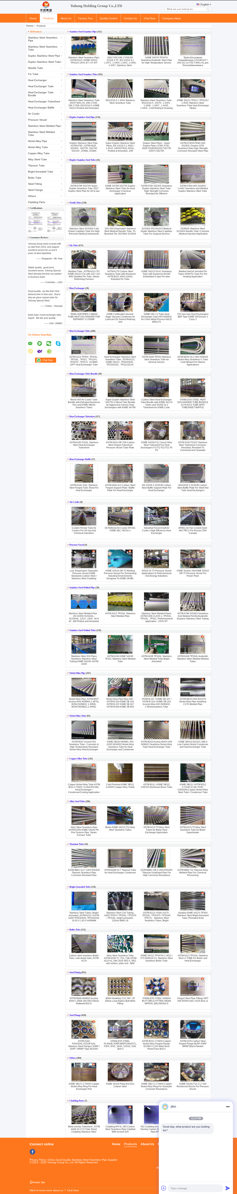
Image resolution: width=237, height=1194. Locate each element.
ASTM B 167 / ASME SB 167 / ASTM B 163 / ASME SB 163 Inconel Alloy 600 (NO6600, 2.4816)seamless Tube (156, 703)
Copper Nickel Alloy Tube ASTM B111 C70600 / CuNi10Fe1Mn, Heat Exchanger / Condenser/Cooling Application (84, 788)
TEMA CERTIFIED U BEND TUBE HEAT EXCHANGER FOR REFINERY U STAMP (84, 317)
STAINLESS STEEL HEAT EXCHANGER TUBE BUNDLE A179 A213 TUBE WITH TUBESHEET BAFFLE (193, 403)
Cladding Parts (36, 202)
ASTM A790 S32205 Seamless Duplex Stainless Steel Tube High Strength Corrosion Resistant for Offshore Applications (156, 191)
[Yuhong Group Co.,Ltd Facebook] (32, 1152)
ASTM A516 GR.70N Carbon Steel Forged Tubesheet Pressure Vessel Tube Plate (120, 445)
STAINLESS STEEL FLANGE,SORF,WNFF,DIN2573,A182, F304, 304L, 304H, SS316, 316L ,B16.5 (123, 1045)
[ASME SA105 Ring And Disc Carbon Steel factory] (120, 1072)
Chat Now (149, 18)
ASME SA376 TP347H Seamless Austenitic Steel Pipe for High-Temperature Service (156, 60)
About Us (66, 18)
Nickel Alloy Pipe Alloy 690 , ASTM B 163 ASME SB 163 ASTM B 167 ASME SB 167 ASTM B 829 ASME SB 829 (120, 703)
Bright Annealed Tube (40, 171)
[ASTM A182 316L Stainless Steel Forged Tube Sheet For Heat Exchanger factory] (84, 473)
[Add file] (163, 1188)
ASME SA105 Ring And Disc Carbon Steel (120, 1085)
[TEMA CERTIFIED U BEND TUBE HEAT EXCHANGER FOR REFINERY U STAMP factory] (84, 302)
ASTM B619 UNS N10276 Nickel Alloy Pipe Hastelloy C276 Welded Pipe (192, 701)
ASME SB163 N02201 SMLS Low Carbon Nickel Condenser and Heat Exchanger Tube (192, 744)
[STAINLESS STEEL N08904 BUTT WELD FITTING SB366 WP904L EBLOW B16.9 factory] (156, 986)
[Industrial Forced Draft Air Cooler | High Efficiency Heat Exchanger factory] (156, 516)
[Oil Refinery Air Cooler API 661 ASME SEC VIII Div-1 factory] (120, 516)
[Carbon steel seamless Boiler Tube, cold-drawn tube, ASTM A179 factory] (84, 943)
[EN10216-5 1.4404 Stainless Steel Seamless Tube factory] (120, 88)
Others (32, 196)
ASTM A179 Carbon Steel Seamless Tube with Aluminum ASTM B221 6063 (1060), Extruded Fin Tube (120, 275)
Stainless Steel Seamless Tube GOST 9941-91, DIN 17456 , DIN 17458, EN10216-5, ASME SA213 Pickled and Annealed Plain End (84, 105)
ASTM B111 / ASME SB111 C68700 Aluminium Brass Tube (156, 785)
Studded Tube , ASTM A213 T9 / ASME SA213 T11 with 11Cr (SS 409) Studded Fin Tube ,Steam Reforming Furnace (84, 275)
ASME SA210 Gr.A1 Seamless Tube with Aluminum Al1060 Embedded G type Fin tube (156, 274)
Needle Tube (35, 67)
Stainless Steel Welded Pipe (44, 125)
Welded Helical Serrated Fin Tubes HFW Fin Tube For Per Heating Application (192, 274)
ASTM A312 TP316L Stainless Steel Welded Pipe (120, 614)
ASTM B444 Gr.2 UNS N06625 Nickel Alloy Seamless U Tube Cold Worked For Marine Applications (192, 361)
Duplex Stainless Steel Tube (44, 61)
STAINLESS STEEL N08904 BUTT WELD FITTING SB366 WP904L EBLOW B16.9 (156, 1001)
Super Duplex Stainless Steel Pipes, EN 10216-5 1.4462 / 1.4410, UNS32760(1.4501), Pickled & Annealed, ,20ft (120, 147)
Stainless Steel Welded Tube (41, 133)
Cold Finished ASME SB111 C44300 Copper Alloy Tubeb (120, 785)
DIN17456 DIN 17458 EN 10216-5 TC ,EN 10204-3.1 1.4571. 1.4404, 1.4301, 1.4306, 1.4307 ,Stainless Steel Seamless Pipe (120, 62)
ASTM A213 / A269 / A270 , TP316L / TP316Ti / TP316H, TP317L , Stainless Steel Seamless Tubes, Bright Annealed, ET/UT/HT (156, 918)
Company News (171, 18)
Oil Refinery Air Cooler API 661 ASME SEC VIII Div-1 (120, 529)
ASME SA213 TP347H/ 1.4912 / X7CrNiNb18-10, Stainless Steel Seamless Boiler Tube (156, 958)
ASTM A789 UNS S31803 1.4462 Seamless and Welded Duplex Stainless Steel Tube (193, 188)
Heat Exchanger (37, 80)
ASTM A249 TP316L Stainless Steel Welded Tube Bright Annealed (156, 659)
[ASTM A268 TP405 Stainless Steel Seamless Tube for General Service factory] (156, 345)
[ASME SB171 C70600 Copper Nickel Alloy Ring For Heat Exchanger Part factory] (84, 1072)
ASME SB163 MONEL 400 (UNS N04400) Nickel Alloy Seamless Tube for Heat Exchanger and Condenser (120, 745)
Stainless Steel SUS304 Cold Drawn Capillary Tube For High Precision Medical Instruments (84, 231)
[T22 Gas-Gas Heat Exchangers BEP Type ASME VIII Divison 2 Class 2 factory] (193, 302)
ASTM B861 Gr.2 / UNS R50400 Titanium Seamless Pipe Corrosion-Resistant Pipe (84, 873)
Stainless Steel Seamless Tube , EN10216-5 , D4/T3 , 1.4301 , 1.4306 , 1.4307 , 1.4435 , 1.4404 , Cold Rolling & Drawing (156, 104)
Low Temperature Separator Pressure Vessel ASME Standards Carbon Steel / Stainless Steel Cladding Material (84, 575)
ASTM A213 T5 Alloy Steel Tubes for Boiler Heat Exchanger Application (156, 830)
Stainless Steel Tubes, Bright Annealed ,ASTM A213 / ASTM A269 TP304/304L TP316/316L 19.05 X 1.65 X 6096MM (84, 917)
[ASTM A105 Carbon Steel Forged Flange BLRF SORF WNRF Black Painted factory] (193, 1029)
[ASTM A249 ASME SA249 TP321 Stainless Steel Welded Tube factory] (120, 644)
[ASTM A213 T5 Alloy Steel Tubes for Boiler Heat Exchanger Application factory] (156, 815)
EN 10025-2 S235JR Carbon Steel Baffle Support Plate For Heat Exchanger (156, 488)
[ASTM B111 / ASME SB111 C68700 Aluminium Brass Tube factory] (156, 772)
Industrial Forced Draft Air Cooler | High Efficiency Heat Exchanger (156, 530)
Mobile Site (38, 1182)
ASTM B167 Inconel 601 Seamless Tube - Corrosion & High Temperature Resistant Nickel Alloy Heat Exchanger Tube (84, 746)
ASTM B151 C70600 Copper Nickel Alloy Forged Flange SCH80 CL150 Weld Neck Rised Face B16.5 (156, 1045)
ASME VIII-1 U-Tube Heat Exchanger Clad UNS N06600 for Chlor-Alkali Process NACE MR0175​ (156, 318)
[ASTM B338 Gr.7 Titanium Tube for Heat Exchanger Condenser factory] (120, 858)
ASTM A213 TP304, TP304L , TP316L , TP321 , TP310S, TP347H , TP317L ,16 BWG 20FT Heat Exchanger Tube (84, 361)
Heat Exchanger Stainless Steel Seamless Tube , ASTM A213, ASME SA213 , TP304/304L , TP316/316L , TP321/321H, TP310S (120, 362)
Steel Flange (35, 189)
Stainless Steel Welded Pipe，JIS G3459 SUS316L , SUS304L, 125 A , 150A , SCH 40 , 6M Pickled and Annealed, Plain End (84, 618)
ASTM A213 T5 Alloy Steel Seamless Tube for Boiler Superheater (193, 830)
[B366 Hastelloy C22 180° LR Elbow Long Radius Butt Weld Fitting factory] (120, 986)
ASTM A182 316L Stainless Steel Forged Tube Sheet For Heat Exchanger (84, 488)
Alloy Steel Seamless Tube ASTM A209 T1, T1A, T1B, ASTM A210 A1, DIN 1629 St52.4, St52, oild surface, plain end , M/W (120, 959)
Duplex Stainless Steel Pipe (44, 55)
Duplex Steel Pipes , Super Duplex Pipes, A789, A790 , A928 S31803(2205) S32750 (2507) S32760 (156, 147)
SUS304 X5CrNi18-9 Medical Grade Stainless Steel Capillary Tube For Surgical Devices (156, 231)
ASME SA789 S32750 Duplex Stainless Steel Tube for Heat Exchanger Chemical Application (120, 190)
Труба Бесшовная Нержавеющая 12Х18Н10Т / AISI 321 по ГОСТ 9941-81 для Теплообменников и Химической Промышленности (193, 62)
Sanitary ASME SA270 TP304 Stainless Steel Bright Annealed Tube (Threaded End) (193, 915)
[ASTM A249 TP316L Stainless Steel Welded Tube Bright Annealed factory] (156, 644)
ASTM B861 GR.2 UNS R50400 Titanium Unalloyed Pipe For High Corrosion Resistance (156, 873)
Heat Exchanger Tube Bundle (41, 94)
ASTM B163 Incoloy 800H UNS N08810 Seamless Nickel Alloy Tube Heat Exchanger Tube (156, 744)
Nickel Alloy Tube (38, 147)
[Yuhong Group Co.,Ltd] (46, 7)
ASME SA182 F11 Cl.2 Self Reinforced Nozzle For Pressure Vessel (193, 1086)
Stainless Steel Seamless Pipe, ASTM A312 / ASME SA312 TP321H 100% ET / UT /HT (84, 60)
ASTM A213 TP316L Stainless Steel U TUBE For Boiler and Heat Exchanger (193, 958)
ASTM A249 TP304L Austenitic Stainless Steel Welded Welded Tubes (193, 659)
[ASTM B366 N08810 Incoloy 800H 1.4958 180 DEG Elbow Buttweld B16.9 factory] (84, 986)
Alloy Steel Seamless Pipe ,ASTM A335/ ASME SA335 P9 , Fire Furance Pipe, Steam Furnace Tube (84, 831)
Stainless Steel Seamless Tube (42, 48)
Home (32, 18)
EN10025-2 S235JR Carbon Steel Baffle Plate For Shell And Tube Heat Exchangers (192, 488)
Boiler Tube (34, 177)
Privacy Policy (38, 1159)
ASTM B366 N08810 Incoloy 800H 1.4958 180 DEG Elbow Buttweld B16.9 (84, 1001)
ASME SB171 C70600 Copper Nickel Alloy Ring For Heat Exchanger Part (84, 1086)
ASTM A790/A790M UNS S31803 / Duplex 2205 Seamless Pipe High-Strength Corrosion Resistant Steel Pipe (192, 147)
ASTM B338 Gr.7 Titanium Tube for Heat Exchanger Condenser (120, 871)
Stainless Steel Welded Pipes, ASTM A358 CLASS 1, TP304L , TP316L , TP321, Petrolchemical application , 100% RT (156, 617)
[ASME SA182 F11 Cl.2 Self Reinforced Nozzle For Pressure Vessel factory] (193, 1072)
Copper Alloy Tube (38, 153)
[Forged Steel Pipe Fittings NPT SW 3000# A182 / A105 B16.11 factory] (193, 986)
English (205, 4)
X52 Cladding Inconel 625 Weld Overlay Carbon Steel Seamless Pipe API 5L (156, 1129)
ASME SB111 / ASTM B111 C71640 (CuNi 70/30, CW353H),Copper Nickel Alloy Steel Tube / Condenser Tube (193, 788)
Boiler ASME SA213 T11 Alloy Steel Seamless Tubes (120, 828)
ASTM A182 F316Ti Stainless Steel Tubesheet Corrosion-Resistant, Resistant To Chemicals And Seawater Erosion (192, 447)
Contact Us (130, 18)
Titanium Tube (36, 165)
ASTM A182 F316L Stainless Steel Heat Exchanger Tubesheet (84, 445)
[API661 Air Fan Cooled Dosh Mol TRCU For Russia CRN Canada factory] (193, 516)
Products (48, 18)
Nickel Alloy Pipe (37, 141)
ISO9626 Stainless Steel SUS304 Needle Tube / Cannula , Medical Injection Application (192, 231)
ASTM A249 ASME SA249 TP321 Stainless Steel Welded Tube (120, 659)
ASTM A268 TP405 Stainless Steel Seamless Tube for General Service (156, 359)
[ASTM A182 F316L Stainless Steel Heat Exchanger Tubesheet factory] (84, 430)
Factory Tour (85, 18)
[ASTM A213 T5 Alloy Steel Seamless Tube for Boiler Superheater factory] (193, 815)
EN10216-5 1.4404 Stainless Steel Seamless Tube (120, 101)
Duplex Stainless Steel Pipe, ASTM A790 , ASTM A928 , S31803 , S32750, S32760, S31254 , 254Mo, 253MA (84, 147)
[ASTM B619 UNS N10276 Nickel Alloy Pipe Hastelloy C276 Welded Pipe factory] (193, 687)
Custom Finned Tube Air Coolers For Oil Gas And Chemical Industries (84, 530)
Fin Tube (33, 74)
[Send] (228, 1188)
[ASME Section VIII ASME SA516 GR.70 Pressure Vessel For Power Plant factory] (193, 559)
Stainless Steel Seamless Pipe (42, 39)
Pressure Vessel (37, 119)
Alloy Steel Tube (37, 159)
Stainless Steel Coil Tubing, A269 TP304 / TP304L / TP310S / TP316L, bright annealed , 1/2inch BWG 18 (120, 917)
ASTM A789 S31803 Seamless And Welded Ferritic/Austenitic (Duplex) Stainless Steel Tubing (193, 616)
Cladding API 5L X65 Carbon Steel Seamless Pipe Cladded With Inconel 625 (120, 1129)
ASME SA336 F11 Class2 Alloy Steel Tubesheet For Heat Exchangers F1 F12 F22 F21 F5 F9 (156, 446)
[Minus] (228, 1106)
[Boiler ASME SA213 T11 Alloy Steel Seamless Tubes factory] (120, 815)
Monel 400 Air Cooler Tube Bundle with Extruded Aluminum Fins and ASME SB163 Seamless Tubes (84, 403)
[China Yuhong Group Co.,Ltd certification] (35, 231)
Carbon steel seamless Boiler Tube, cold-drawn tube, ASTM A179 (84, 958)
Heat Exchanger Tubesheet (44, 101)
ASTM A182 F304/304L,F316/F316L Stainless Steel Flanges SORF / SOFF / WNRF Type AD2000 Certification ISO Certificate (84, 1046)
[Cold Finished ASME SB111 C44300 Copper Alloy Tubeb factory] (120, 772)
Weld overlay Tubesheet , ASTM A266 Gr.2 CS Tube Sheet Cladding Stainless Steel (84, 1129)
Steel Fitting (35, 183)
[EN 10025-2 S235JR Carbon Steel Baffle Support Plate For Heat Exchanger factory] (156, 473)
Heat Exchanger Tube (41, 86)
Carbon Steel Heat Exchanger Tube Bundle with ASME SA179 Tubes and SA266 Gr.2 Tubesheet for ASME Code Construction (156, 404)
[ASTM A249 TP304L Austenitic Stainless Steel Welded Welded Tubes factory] (193, 644)
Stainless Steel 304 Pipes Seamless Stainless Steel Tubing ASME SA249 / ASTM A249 (84, 660)
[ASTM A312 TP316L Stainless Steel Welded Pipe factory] (120, 601)
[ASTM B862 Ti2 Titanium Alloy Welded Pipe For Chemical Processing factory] (193, 858)
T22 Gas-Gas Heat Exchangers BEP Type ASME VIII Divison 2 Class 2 (192, 317)
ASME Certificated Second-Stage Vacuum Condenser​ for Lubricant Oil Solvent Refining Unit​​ (120, 318)
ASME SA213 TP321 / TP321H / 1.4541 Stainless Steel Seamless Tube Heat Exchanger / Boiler (192, 104)
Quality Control (108, 18)
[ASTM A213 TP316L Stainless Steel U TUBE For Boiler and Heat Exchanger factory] (193, 943)
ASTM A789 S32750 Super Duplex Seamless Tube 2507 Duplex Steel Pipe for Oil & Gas (84, 188)
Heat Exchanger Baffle (41, 107)
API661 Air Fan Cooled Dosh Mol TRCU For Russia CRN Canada (192, 530)
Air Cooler (34, 113)
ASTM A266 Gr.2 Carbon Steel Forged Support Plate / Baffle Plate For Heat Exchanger (120, 488)
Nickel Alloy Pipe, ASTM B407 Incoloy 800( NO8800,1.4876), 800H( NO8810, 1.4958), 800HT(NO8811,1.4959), (84, 703)
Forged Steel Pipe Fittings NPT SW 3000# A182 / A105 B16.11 (192, 999)
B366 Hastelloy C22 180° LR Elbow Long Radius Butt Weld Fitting (120, 1001)
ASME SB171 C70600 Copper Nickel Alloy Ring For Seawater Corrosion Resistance (156, 1086)
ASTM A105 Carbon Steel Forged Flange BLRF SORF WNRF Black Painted (193, 1044)
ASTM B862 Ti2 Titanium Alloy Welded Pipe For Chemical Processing (193, 873)
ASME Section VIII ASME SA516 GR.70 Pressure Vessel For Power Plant (193, 573)
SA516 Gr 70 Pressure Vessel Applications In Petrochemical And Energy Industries (156, 573)
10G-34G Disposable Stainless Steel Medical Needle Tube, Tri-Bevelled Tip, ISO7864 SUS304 (120, 231)
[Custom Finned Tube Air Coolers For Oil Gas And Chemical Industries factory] (84, 516)
